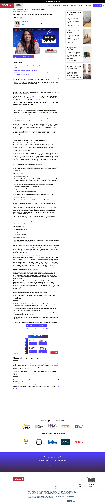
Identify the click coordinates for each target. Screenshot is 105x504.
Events (56, 486)
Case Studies (82, 5)
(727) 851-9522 (37, 485)
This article (32, 251)
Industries (57, 5)
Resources (65, 5)
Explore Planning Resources (73, 77)
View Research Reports (72, 25)
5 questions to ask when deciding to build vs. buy (25, 70)
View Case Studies (71, 42)
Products (50, 5)
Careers (56, 488)
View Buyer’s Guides (71, 60)
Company (88, 5)
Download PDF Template (23, 57)
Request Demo (98, 5)
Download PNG (32, 60)
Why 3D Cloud (74, 5)
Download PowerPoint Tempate (20, 60)
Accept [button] (69, 501)
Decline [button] (74, 501)
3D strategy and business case (34, 96)
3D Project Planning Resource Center (49, 384)
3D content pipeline (19, 173)
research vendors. (18, 381)
